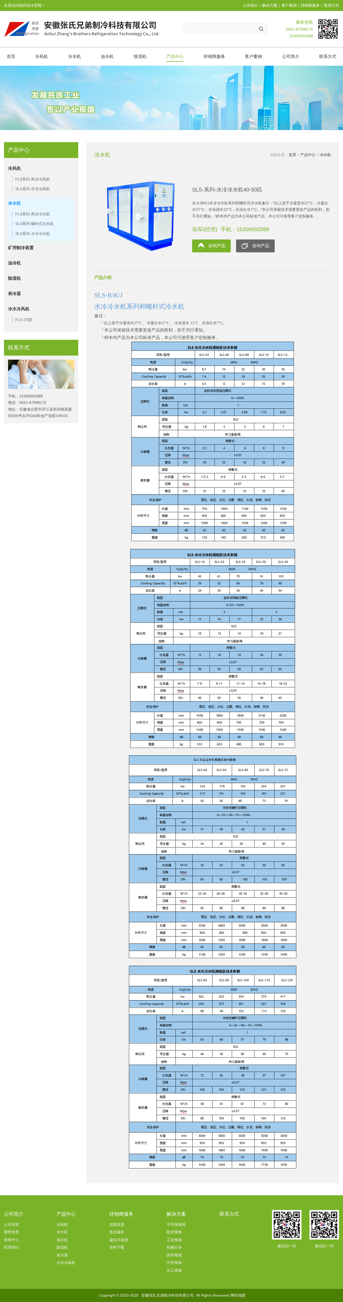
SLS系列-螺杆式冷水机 (34, 224)
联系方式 (331, 5)
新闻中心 (11, 1240)
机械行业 (174, 1247)
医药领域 (174, 1255)
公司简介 (250, 5)
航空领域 (174, 1232)
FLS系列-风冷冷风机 (32, 179)
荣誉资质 (11, 1232)
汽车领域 (174, 1262)
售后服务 (116, 1232)
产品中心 (175, 56)
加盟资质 (116, 1224)
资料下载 (116, 1247)
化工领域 (174, 1270)
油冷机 (107, 56)
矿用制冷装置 (21, 247)
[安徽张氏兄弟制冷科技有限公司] (81, 29)
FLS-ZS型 (23, 320)
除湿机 (140, 56)
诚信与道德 (118, 1240)
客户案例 (289, 5)
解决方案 (269, 5)
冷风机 (41, 56)
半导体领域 (176, 1224)
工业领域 (174, 1240)
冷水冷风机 (18, 309)
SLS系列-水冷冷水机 (32, 233)
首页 (11, 56)
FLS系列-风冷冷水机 (32, 214)
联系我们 (11, 1247)
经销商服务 (310, 5)
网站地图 (237, 1295)
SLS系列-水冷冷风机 (32, 189)
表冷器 (14, 293)
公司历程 (11, 1224)
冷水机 (74, 56)
